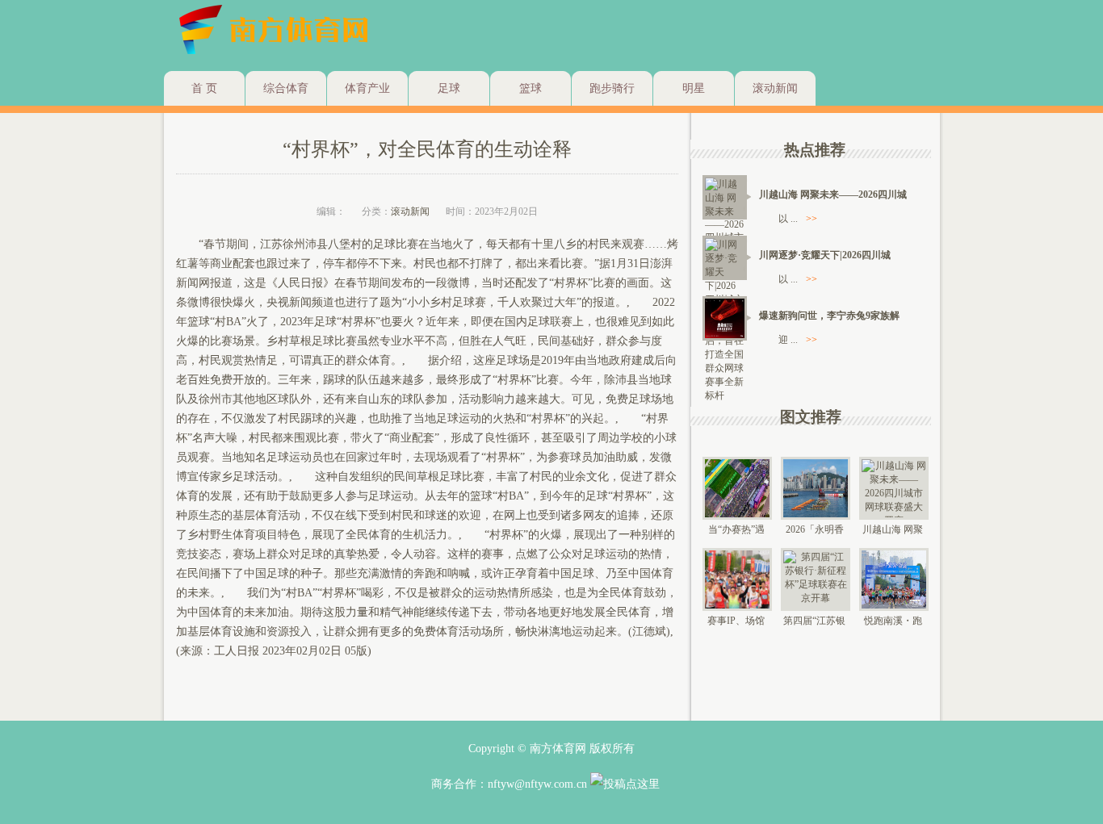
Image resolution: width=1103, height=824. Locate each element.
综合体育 (285, 88)
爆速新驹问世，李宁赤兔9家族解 (829, 315)
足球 (449, 88)
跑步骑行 (612, 88)
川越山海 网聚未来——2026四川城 (833, 194)
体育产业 (367, 88)
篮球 (530, 88)
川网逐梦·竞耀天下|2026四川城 (825, 255)
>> (811, 218)
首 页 (204, 88)
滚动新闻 (775, 88)
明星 (693, 88)
